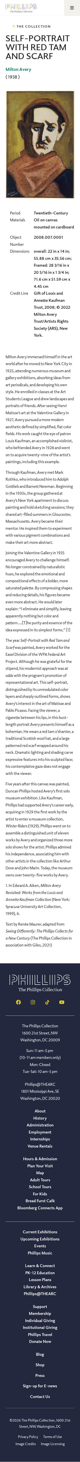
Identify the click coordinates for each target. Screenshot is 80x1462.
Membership (40, 1313)
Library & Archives (40, 1286)
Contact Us (40, 1396)
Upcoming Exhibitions (40, 1238)
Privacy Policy (28, 1436)
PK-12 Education (40, 1272)
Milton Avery (18, 69)
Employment (40, 1132)
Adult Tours (40, 1179)
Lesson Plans (40, 1279)
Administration (40, 1124)
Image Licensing (53, 1444)
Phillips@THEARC (40, 1293)
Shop (40, 1364)
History (40, 1118)
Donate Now (40, 1341)
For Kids (40, 1193)
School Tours (40, 1186)
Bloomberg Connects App (40, 1207)
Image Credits (26, 1444)
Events (40, 1245)
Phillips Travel (40, 1334)
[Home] (40, 990)
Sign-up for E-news (40, 1385)
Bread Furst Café (40, 1200)
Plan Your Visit (40, 1165)
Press (40, 1375)
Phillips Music (40, 1252)
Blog (40, 1354)
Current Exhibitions (40, 1231)
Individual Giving (40, 1320)
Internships (40, 1138)
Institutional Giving (40, 1327)
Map (40, 1172)
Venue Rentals (40, 1146)
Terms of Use (52, 1436)
